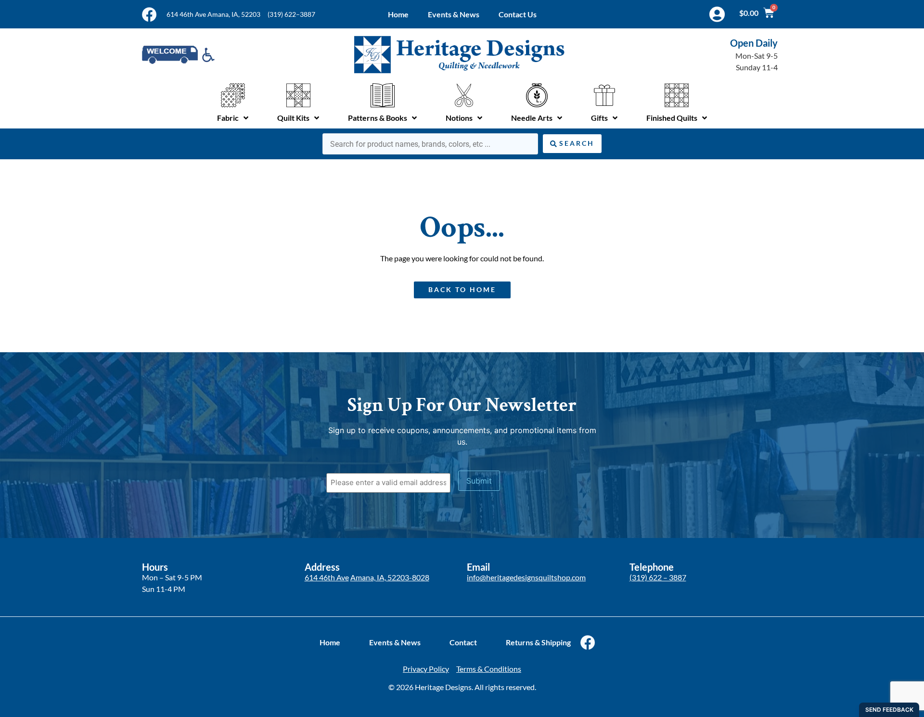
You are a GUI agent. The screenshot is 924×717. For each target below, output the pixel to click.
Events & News (453, 14)
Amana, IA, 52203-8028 (389, 577)
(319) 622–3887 (291, 14)
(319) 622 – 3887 (657, 577)
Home (398, 14)
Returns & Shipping (538, 642)
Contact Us (518, 14)
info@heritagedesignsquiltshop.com (526, 577)
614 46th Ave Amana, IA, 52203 (213, 14)
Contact (463, 642)
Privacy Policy (426, 668)
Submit (479, 481)
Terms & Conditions (488, 668)
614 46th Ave (327, 577)
